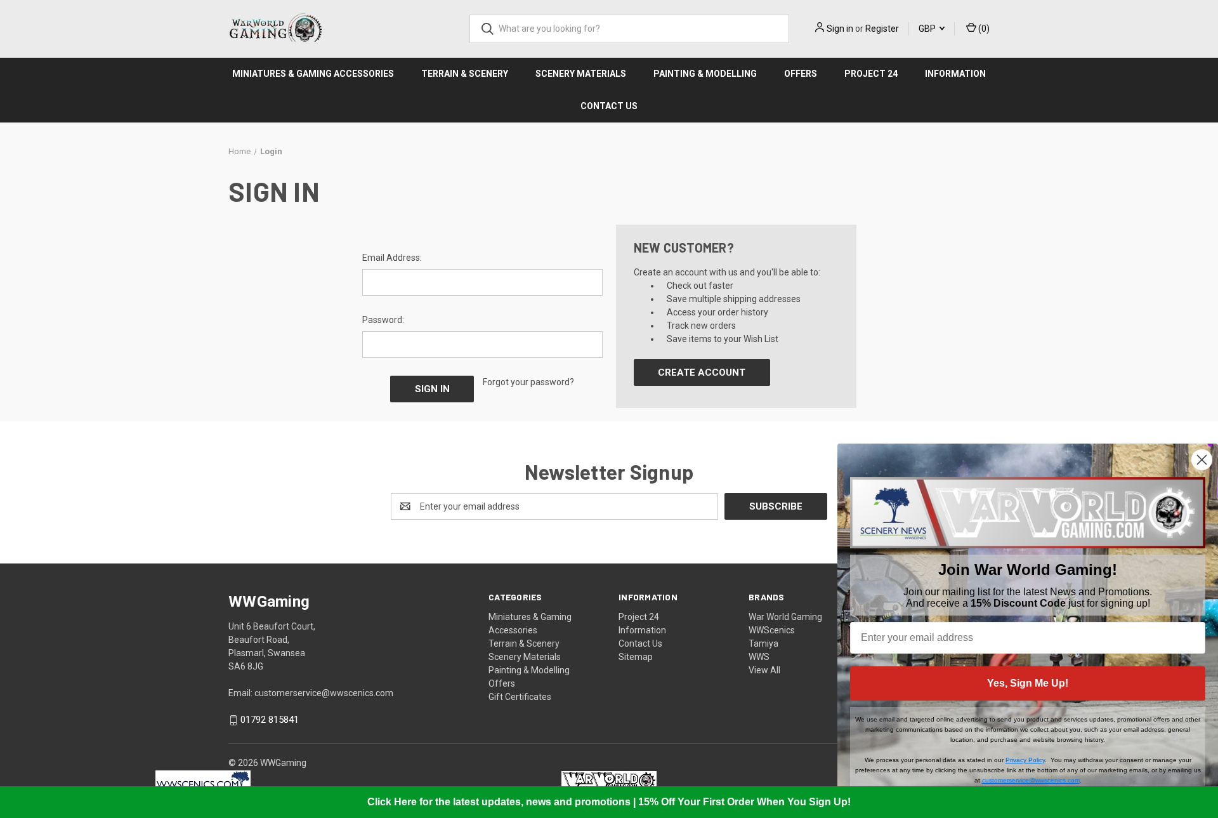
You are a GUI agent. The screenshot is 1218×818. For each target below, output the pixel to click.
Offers (800, 74)
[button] (203, 780)
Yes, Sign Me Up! (1027, 683)
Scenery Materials (580, 74)
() (983, 28)
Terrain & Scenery (464, 74)
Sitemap (636, 657)
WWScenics (772, 630)
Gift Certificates (519, 697)
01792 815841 (269, 720)
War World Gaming (785, 617)
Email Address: (392, 258)
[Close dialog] (1202, 460)
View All (764, 670)
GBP (928, 28)
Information (955, 74)
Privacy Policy (1025, 759)
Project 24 (871, 74)
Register (882, 28)
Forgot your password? (528, 382)
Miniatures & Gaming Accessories (313, 74)
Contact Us (609, 106)
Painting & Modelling (705, 74)
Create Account (701, 372)
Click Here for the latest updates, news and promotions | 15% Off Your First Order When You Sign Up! (609, 801)
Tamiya (763, 643)
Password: (383, 320)
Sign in (840, 28)
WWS (759, 657)
